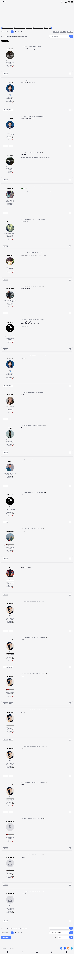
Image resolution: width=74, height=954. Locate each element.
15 (43, 528)
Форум (2, 36)
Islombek (10, 322)
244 (13, 101)
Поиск (46, 28)
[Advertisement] (37, 14)
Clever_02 (10, 461)
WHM (10, 428)
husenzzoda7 (10, 531)
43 (13, 65)
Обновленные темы (7, 28)
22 (46, 782)
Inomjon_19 (10, 603)
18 (13, 238)
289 (13, 341)
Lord (10, 567)
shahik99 (10, 49)
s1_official (10, 82)
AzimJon (10, 255)
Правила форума (38, 28)
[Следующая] (21, 31)
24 (43, 854)
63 (13, 444)
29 (13, 550)
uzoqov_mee (10, 821)
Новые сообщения (19, 28)
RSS (50, 28)
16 (43, 565)
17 (46, 601)
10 (13, 271)
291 (13, 586)
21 (46, 746)
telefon (22, 36)
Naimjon (10, 155)
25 (43, 891)
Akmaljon (10, 222)
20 (46, 709)
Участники (29, 28)
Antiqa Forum (8, 36)
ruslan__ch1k (10, 288)
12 (45, 425)
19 (46, 673)
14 (45, 492)
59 (13, 840)
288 (13, 622)
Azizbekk (10, 188)
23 (44, 818)
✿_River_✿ (10, 394)
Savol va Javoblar (16, 36)
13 (43, 459)
